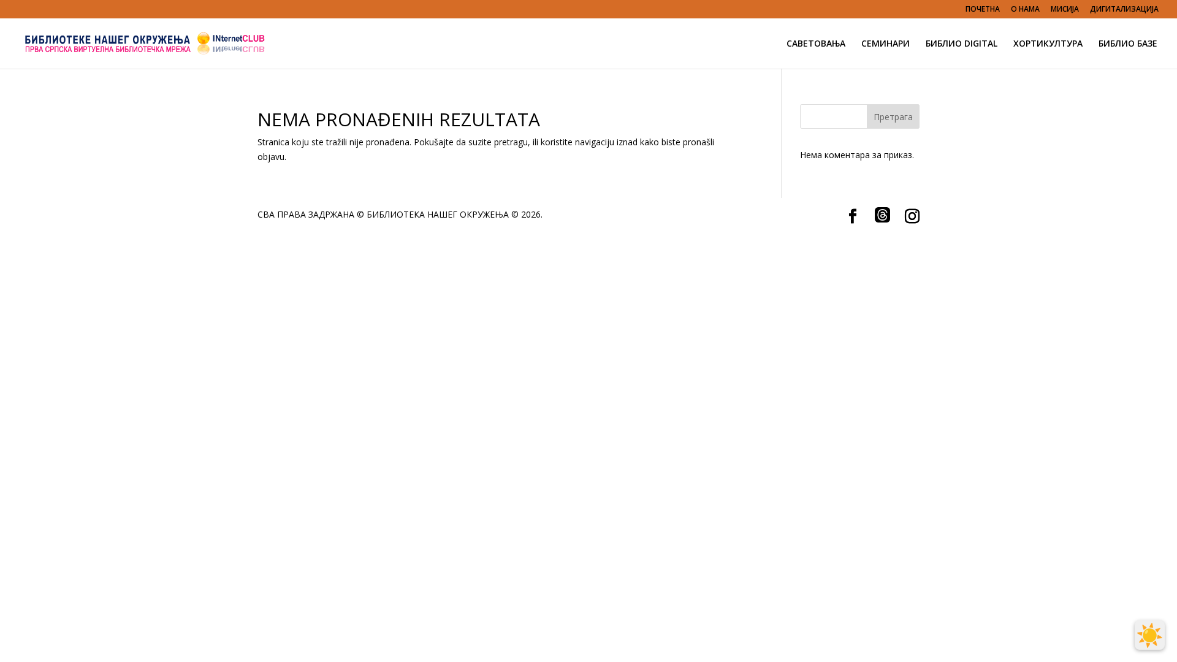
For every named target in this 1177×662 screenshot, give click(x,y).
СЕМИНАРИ (885, 44)
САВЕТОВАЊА (816, 44)
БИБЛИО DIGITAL (961, 44)
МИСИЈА (1065, 10)
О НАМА (1025, 10)
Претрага (893, 117)
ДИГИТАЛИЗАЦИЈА (1124, 10)
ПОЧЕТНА (983, 10)
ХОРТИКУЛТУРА (1048, 44)
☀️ (1150, 635)
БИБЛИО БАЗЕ (1128, 44)
